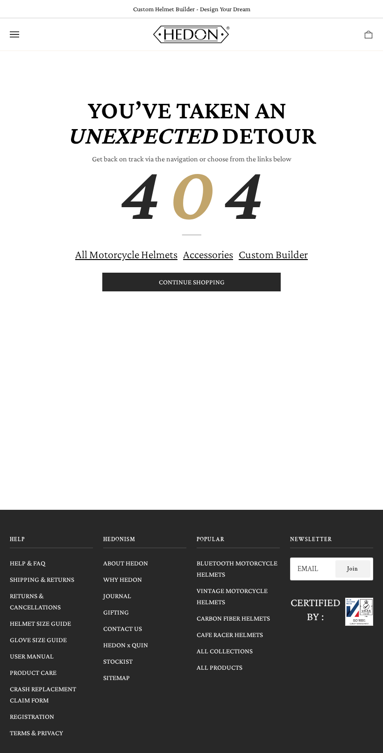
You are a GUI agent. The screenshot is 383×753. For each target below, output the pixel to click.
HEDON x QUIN (125, 645)
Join (352, 568)
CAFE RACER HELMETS (230, 634)
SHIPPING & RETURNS (42, 579)
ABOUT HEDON (125, 563)
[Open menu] (24, 34)
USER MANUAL (32, 656)
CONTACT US (122, 628)
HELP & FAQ (27, 563)
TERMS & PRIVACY (36, 733)
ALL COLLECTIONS (225, 651)
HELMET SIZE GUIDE (40, 623)
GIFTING (116, 612)
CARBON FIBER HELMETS (233, 618)
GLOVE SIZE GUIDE (38, 640)
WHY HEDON (122, 579)
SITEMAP (116, 677)
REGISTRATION (32, 716)
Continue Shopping (192, 282)
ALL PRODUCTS (219, 667)
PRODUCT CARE (33, 672)
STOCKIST (118, 661)
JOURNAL (117, 596)
